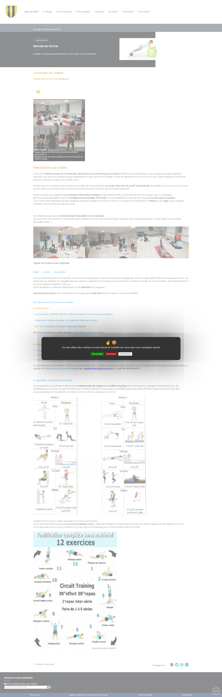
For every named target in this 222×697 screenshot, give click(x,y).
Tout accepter (97, 354)
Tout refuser (111, 354)
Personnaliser (125, 354)
